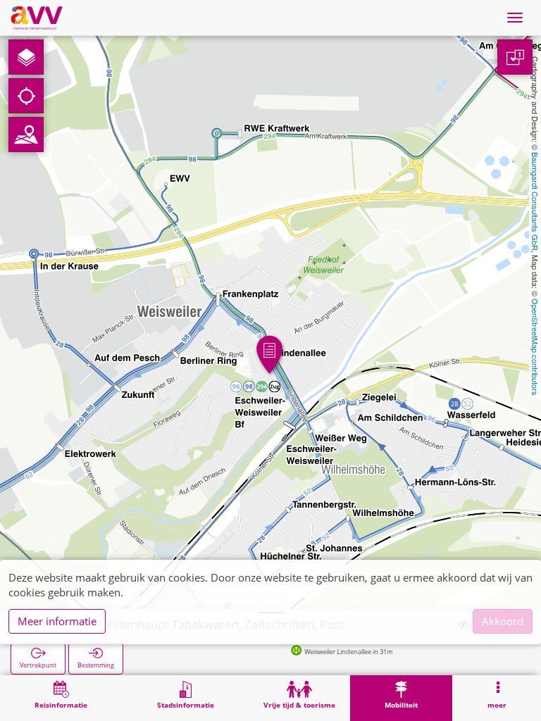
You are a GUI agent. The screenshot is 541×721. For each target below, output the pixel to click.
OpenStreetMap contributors (535, 347)
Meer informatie (57, 621)
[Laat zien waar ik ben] (26, 95)
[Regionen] (26, 134)
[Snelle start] (26, 57)
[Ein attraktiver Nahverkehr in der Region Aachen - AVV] (36, 17)
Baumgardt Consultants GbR (535, 201)
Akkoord (502, 621)
